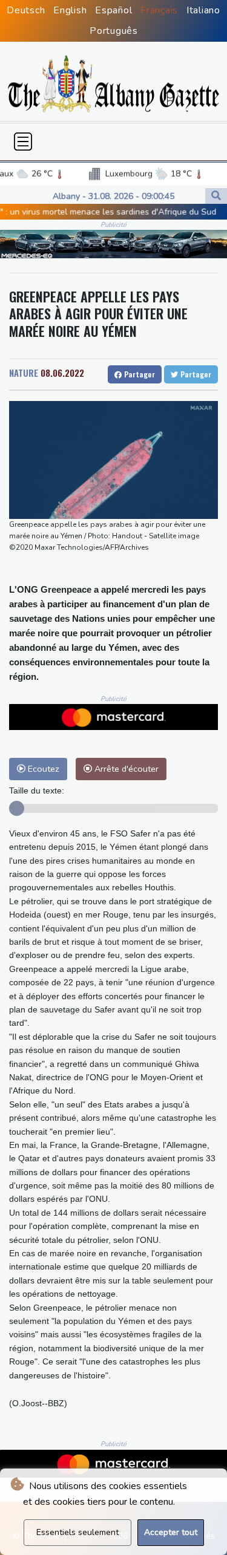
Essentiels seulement (77, 1532)
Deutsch (26, 10)
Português (114, 30)
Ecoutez (42, 769)
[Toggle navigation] (23, 141)
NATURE (23, 372)
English (70, 10)
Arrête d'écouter (125, 769)
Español (113, 10)
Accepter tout (170, 1532)
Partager (138, 374)
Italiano (203, 10)
